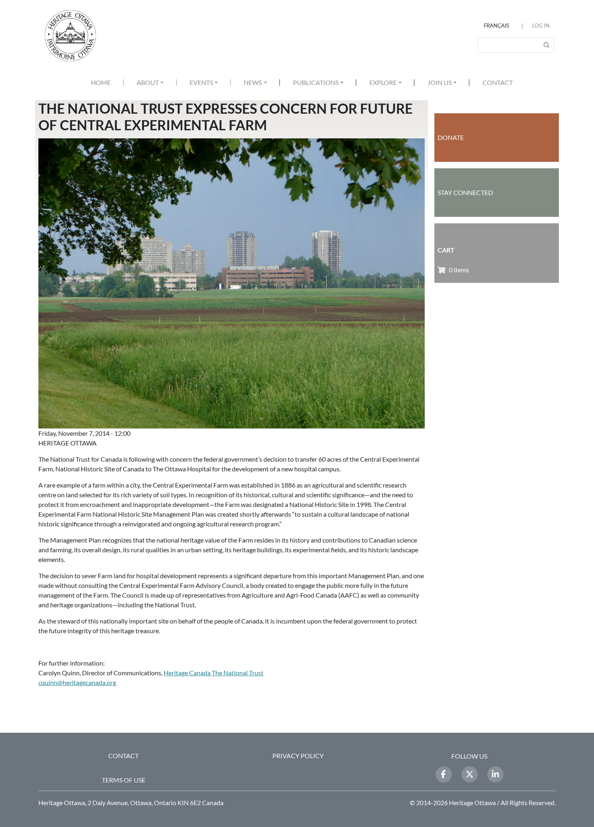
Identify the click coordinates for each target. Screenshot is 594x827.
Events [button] (201, 82)
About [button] (148, 82)
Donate (451, 137)
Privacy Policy (298, 755)
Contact (497, 82)
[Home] (73, 35)
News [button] (253, 82)
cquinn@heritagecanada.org (77, 682)
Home (101, 82)
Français (496, 25)
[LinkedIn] (495, 774)
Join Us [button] (440, 82)
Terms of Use (123, 780)
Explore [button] (383, 82)
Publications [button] (316, 82)
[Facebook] (444, 774)
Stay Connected (465, 192)
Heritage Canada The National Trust (213, 672)
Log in (541, 25)
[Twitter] (469, 774)
